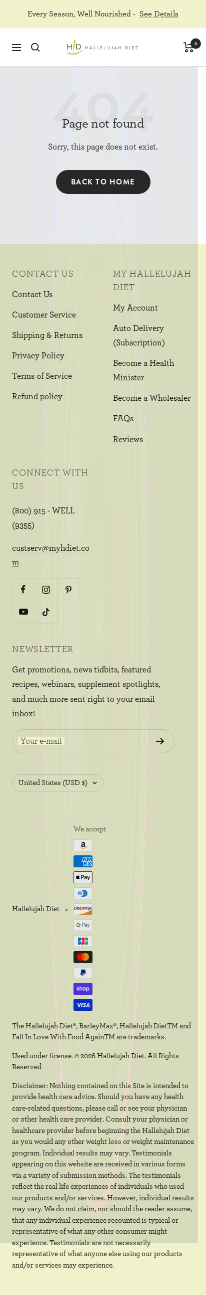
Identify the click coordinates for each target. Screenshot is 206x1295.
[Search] (35, 47)
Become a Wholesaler (151, 398)
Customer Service (44, 315)
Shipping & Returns (47, 335)
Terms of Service (42, 376)
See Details (159, 14)
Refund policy (37, 396)
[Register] (160, 741)
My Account (135, 308)
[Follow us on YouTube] (23, 612)
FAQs (123, 418)
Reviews (128, 439)
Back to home (103, 181)
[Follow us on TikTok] (45, 612)
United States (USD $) (53, 783)
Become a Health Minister (143, 370)
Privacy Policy (38, 355)
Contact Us (32, 294)
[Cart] (189, 47)
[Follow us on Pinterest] (68, 589)
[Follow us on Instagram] (45, 589)
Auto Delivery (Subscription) (139, 335)
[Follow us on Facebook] (23, 589)
